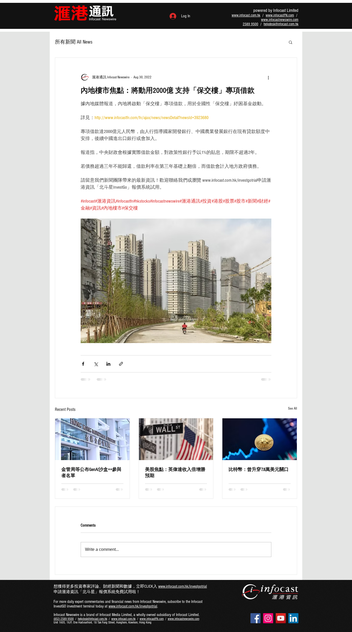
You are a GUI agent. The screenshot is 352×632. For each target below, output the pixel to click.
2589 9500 (250, 24)
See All (292, 408)
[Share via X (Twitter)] (95, 363)
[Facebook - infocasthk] (255, 618)
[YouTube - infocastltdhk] (281, 618)
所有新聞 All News (74, 42)
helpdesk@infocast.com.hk (281, 24)
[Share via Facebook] (83, 363)
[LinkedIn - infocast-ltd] (293, 618)
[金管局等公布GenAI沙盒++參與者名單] (92, 439)
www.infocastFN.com (280, 15)
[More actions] (268, 77)
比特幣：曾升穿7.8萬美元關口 (259, 469)
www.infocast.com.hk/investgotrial (182, 586)
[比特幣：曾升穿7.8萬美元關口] (259, 439)
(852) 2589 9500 (64, 619)
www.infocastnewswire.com (279, 20)
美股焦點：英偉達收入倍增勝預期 (175, 472)
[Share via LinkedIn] (108, 363)
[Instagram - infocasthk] (268, 618)
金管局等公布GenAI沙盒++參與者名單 (91, 472)
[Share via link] (121, 363)
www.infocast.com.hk (246, 15)
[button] (290, 42)
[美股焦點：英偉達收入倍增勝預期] (176, 439)
